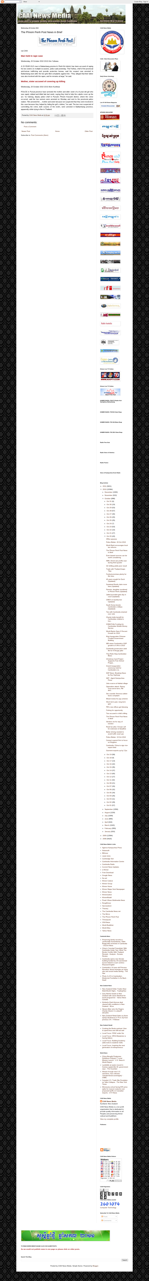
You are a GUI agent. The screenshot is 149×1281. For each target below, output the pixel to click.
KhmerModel (107, 897)
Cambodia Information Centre (113, 861)
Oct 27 (109, 514)
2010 (105, 489)
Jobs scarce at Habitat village (117, 683)
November (109, 495)
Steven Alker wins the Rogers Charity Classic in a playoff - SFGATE (113, 1011)
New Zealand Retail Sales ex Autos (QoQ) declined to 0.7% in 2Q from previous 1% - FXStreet (115, 1018)
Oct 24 (109, 523)
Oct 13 (109, 773)
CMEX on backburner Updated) (114, 601)
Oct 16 (109, 764)
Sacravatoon (107, 906)
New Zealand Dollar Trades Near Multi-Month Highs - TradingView (114, 990)
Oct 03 (109, 799)
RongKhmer (106, 903)
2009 (105, 835)
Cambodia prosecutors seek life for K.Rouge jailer (116, 649)
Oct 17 (109, 761)
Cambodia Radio (108, 864)
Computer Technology (108, 1208)
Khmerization (107, 895)
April (106, 822)
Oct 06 (109, 789)
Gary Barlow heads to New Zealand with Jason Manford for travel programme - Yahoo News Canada (114, 996)
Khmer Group (107, 884)
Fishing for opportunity (114, 710)
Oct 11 (109, 780)
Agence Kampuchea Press (112, 848)
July (106, 816)
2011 (105, 486)
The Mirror (106, 914)
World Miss (106, 928)
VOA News (106, 922)
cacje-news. (106, 856)
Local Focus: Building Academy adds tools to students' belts (113, 1042)
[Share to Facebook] (62, 115)
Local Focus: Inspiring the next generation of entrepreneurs (113, 1046)
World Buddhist (107, 925)
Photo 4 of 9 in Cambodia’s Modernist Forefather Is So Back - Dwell (114, 978)
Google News (107, 875)
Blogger (95, 1266)
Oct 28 (109, 511)
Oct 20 (109, 536)
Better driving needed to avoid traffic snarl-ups (115, 733)
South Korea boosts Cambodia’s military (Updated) (114, 607)
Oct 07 (109, 786)
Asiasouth (105, 850)
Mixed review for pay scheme (117, 699)
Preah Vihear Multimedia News (113, 900)
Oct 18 (109, 758)
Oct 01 (109, 805)
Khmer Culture (107, 881)
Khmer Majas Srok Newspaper (113, 889)
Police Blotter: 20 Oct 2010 (116, 542)
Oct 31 (109, 501)
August (107, 812)
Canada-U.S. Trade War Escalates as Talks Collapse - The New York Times (114, 1082)
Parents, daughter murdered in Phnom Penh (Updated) (116, 590)
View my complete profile (109, 1119)
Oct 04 (109, 796)
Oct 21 (109, 533)
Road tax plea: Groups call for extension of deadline (116, 728)
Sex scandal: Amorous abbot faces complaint (116, 695)
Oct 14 (109, 770)
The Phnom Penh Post (110, 917)
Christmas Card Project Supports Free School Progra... (115, 661)
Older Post (89, 131)
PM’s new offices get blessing (117, 707)
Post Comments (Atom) (39, 135)
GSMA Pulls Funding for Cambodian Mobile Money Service (116, 626)
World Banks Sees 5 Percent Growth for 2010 (116, 632)
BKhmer (105, 853)
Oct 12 (109, 777)
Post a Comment (30, 127)
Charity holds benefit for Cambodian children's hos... (115, 619)
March (107, 825)
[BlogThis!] (58, 115)
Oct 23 (109, 527)
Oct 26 (109, 517)
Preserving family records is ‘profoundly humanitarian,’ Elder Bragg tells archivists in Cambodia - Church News (114, 942)
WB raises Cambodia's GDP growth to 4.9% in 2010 (116, 644)
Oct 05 (109, 793)
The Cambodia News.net (111, 911)
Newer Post (26, 131)
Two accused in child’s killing (116, 713)
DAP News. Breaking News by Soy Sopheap (116, 674)
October (108, 498)
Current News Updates (110, 867)
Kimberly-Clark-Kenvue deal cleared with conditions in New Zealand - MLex (113, 1004)
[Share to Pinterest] (64, 115)
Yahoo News (106, 931)
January (108, 831)
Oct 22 (109, 530)
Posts (105, 1216)
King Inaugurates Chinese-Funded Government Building (116, 638)
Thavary (105, 908)
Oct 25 (109, 520)
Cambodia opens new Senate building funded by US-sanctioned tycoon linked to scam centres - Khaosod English (114, 962)
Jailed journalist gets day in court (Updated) (116, 596)
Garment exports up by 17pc (116, 750)
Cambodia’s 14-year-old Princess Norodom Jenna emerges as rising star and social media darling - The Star (115, 970)
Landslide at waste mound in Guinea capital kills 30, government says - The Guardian (115, 1067)
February (108, 828)
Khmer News (107, 892)
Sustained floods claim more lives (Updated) (116, 585)
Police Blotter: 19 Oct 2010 (116, 737)
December (109, 492)
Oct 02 (109, 802)
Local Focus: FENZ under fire (113, 1033)
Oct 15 (109, 767)
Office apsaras (111, 539)
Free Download (107, 872)
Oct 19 (109, 754)
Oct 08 (109, 783)
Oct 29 (109, 508)
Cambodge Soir (108, 859)
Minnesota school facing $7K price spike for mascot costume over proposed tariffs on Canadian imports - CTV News (114, 1090)
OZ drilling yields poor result (116, 566)
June (107, 819)
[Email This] (56, 115)
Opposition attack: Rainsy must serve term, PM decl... (115, 688)
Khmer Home (107, 886)
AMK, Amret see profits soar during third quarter (116, 562)
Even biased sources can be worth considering (116, 556)
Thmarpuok (106, 920)
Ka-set (104, 878)
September (109, 809)
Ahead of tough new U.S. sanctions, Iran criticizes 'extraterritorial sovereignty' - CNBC (112, 1074)
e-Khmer (105, 870)
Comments (107, 1220)
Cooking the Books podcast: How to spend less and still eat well (114, 1029)
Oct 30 (109, 504)
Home (57, 131)
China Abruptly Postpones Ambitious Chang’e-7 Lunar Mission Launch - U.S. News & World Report (113, 1059)
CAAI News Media (109, 1101)
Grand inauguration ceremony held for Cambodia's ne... (113, 668)
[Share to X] (60, 115)
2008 (105, 839)
